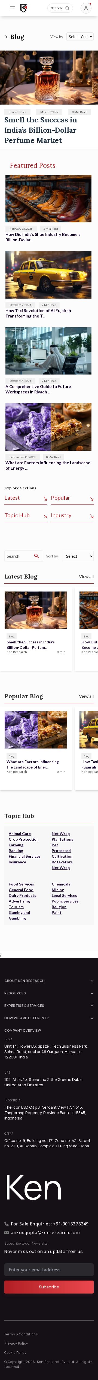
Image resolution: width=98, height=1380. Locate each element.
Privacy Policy (16, 1343)
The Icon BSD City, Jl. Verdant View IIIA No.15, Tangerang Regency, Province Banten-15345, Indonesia (45, 1113)
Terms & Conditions (21, 1334)
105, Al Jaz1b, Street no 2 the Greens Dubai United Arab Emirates (43, 1082)
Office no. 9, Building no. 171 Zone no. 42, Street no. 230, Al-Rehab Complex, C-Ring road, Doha (47, 1143)
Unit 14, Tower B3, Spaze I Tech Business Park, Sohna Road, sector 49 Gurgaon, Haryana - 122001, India (46, 1052)
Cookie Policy (15, 1352)
